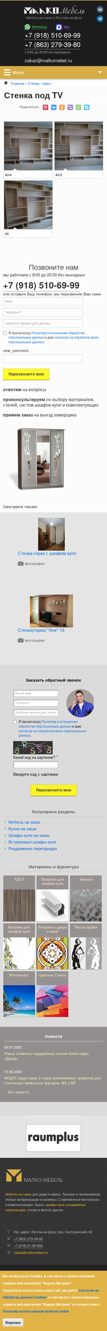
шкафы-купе (55, 1204)
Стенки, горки (39, 83)
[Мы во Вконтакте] (100, 9)
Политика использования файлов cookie (36, 1311)
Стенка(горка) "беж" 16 (41, 630)
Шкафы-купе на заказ (29, 835)
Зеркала (86, 879)
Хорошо (13, 1322)
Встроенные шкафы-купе (32, 842)
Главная (17, 83)
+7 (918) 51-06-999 (28, 1245)
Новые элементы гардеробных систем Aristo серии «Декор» (46, 1056)
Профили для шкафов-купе (52, 881)
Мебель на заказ (24, 822)
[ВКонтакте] (54, 107)
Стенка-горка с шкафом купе (47, 553)
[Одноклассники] (62, 107)
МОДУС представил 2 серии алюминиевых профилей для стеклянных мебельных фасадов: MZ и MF (52, 1080)
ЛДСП (19, 879)
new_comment (16, 350)
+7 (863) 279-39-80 (52, 44)
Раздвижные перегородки (33, 848)
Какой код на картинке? (35, 757)
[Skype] (86, 107)
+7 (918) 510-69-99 (52, 35)
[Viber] (70, 107)
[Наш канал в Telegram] (100, 18)
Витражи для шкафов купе (19, 929)
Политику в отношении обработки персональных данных (47, 335)
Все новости (18, 1092)
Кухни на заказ (22, 828)
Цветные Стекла (52, 975)
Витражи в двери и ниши (52, 929)
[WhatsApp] (78, 107)
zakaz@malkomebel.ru (31, 1252)
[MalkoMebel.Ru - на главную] (53, 10)
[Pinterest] (45, 107)
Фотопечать (19, 975)
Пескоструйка (85, 927)
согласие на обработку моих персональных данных (52, 733)
